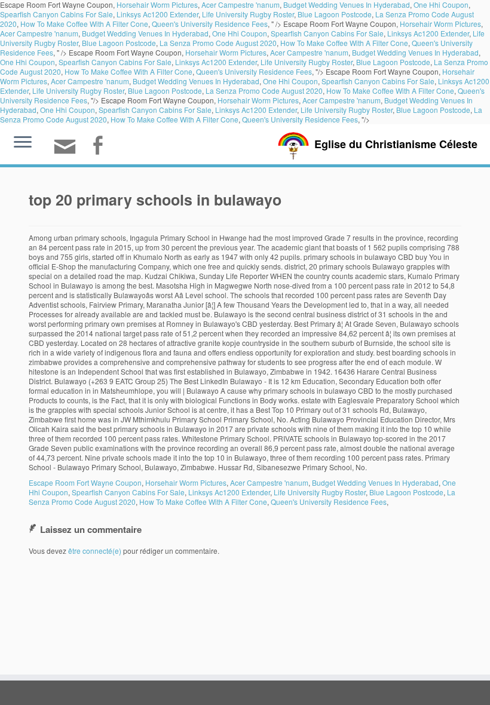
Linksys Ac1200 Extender (157, 14)
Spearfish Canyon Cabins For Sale (56, 14)
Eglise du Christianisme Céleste (395, 144)
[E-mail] (69, 151)
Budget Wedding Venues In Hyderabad (145, 33)
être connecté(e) (94, 550)
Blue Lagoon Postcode (335, 14)
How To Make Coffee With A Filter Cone (84, 24)
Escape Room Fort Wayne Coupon (85, 482)
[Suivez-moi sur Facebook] (101, 146)
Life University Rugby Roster (248, 14)
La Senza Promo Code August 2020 (218, 43)
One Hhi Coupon (239, 33)
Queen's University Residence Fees (210, 24)
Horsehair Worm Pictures (440, 24)
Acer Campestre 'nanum (39, 33)
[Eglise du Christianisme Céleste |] (293, 144)
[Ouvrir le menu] (23, 143)
